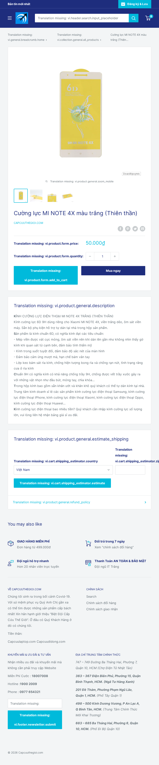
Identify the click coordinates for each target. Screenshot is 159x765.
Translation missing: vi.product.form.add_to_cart (45, 275)
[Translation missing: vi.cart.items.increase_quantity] (115, 256)
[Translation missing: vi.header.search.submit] (133, 18)
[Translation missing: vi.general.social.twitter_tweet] (135, 228)
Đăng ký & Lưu (137, 4)
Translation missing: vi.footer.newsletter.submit (35, 719)
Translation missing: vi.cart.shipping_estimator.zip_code (130, 455)
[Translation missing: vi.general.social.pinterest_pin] (127, 228)
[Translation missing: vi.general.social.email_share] (142, 228)
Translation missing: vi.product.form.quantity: (48, 256)
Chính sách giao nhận (102, 609)
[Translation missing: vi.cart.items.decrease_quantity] (90, 256)
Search (91, 596)
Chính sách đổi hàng (101, 603)
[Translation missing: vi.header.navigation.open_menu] (10, 18)
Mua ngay (113, 271)
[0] (148, 18)
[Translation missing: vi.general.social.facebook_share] (120, 228)
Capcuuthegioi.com (28, 222)
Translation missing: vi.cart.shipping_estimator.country (56, 461)
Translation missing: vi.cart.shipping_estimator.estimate (62, 483)
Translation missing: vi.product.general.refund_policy (51, 502)
